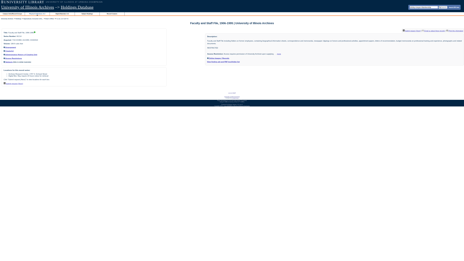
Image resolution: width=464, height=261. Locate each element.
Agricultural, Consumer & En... (33, 18)
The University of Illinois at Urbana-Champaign (237, 105)
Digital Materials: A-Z (62, 13)
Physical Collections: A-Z (37, 13)
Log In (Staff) (232, 93)
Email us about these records (434, 31)
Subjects (9, 62)
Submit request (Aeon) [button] (14, 84)
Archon (230, 104)
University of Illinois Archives (27, 7)
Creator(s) (9, 51)
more (279, 54)
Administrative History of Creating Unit (21, 55)
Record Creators (112, 13)
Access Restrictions (13, 58)
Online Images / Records (219, 58)
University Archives (7, 18)
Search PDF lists (454, 7)
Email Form (235, 98)
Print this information (455, 31)
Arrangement (10, 47)
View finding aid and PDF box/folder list (223, 62)
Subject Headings (87, 13)
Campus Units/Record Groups (12, 13)
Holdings (18, 18)
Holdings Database (77, 7)
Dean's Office (49, 18)
